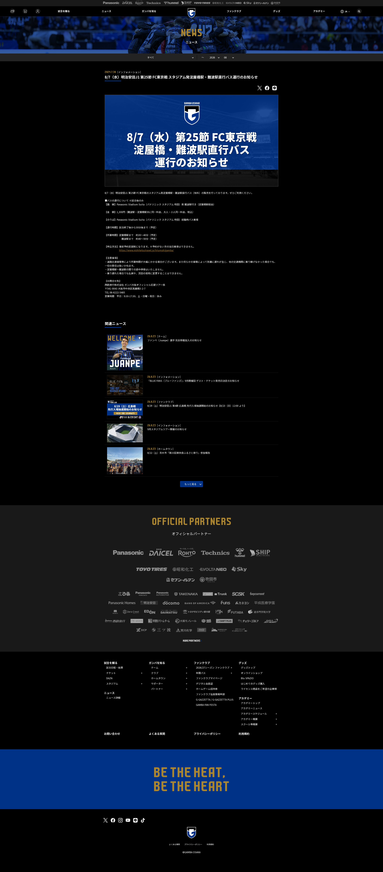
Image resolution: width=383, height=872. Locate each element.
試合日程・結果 (114, 667)
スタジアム (112, 683)
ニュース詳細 (113, 697)
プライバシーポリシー (207, 734)
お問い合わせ (112, 734)
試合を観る (64, 11)
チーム (154, 667)
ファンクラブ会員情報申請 (210, 694)
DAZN (109, 678)
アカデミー (319, 11)
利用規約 (244, 734)
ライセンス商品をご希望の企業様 (259, 689)
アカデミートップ (250, 703)
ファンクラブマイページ (209, 678)
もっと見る (190, 484)
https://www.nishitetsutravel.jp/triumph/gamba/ (146, 250)
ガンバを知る (149, 11)
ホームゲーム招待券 (207, 689)
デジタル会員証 (204, 683)
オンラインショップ (251, 673)
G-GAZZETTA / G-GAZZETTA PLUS (214, 699)
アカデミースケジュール (254, 713)
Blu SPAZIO (247, 678)
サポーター (157, 683)
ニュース (106, 11)
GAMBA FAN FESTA (206, 705)
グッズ (276, 11)
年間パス (201, 673)
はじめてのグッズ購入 (253, 683)
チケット (111, 673)
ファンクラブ (234, 11)
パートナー (157, 689)
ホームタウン (158, 678)
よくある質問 (157, 734)
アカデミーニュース (251, 708)
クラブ (154, 673)
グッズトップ (248, 667)
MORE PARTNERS (191, 641)
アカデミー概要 (249, 719)
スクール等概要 (249, 724)
